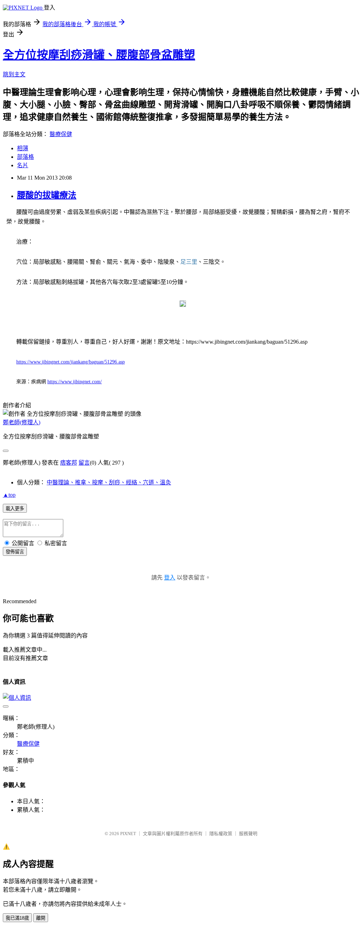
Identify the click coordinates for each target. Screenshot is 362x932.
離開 (40, 918)
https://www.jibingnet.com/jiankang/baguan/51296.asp (70, 362)
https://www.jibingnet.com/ (74, 381)
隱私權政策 (220, 833)
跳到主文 (14, 74)
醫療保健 (60, 134)
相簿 (22, 148)
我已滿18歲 (17, 918)
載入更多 (15, 508)
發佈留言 (15, 551)
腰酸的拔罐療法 (46, 195)
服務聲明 (248, 833)
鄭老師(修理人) (21, 422)
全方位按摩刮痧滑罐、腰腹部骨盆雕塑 (99, 54)
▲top (9, 495)
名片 (22, 165)
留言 (84, 463)
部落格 (25, 157)
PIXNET (128, 833)
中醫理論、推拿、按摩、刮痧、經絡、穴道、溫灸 (109, 482)
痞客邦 (68, 463)
